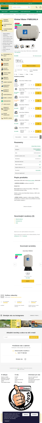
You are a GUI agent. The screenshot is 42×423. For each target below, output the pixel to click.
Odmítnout (26, 414)
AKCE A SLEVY (7, 104)
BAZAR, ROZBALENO (6, 114)
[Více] (39, 11)
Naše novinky (31, 378)
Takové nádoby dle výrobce (6, 50)
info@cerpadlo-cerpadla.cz (22, 350)
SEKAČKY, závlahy (8, 118)
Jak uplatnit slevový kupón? (34, 379)
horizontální (38, 170)
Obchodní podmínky (5, 379)
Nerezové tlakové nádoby (8, 41)
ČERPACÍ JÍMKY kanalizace (7, 73)
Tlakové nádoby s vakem (7, 36)
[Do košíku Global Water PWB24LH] (38, 108)
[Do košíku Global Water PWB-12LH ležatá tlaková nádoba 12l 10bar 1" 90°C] (38, 93)
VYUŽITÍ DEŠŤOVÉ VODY (8, 25)
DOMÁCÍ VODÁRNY (8, 82)
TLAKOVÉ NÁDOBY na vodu (8, 30)
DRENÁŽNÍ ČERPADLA (6, 64)
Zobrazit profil (34, 315)
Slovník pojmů (31, 382)
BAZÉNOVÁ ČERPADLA (6, 91)
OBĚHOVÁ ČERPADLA (6, 78)
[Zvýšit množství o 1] (21, 66)
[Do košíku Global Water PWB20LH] (38, 100)
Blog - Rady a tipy (18, 382)
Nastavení (7, 421)
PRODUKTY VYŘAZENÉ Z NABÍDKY (6, 109)
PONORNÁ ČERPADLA (6, 20)
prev (15, 264)
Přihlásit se (34, 337)
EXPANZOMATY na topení (8, 55)
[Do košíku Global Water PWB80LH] (38, 131)
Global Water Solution (36, 146)
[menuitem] (5, 11)
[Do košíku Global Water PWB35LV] (28, 281)
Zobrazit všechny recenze (16, 297)
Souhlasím (34, 414)
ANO (40, 155)
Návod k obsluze (19, 219)
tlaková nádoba (31, 180)
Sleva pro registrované (9, 3)
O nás (16, 378)
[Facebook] (25, 359)
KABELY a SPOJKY (8, 97)
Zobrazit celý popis (27, 206)
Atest (17, 222)
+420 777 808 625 (37, 7)
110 (40, 164)
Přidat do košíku (31, 65)
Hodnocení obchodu (19, 379)
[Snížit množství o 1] (17, 66)
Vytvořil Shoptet (21, 369)
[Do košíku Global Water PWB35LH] (38, 116)
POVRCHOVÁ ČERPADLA (7, 86)
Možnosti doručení (38, 55)
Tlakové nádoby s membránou (6, 34)
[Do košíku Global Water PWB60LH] (38, 123)
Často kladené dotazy (5, 382)
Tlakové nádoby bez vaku (8, 38)
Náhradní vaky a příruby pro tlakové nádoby (7, 44)
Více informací (13, 418)
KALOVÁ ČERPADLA (6, 69)
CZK (31, 3)
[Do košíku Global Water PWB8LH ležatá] (38, 84)
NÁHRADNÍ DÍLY (7, 101)
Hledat (28, 7)
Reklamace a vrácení (5, 378)
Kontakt (2, 3)
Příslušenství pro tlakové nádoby (7, 47)
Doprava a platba (4, 377)
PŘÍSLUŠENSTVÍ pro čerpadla (7, 60)
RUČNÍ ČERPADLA (8, 94)
